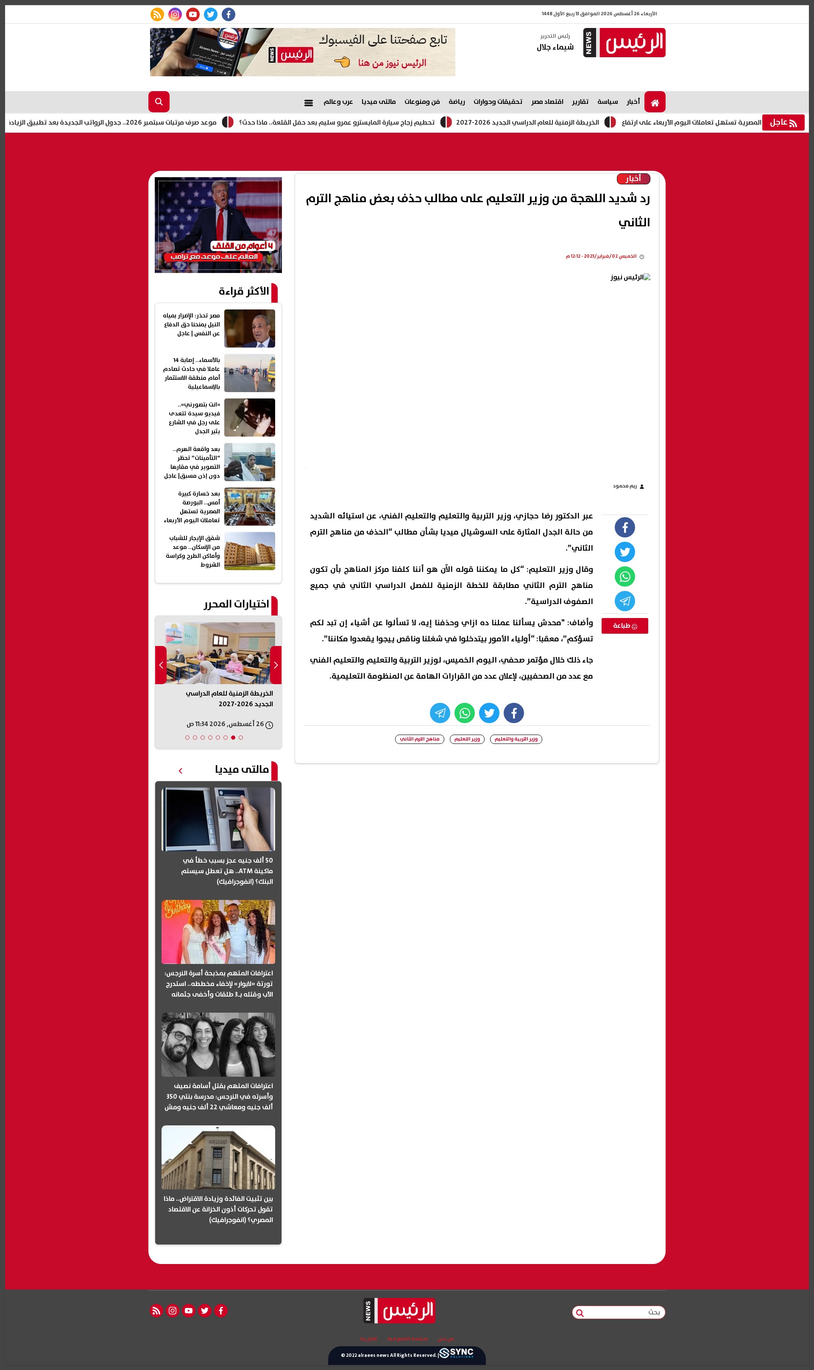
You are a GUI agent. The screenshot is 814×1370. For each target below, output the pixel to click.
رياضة (457, 101)
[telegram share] (625, 601)
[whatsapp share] (625, 576)
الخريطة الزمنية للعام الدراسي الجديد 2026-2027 (565, 122)
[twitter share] (625, 552)
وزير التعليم (467, 739)
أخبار (633, 101)
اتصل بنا (368, 1339)
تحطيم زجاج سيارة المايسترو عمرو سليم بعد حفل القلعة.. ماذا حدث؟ (375, 122)
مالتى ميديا (379, 101)
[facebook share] (625, 527)
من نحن (446, 1339)
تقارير (580, 101)
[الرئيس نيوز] (623, 43)
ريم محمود (625, 486)
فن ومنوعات (422, 101)
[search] (159, 101)
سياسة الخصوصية (407, 1339)
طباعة (622, 625)
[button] (241, 737)
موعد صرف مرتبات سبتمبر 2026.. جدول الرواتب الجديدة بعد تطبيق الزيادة (150, 122)
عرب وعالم (338, 101)
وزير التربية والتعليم (516, 739)
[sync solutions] (456, 1355)
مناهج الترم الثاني (420, 739)
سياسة (607, 101)
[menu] (308, 101)
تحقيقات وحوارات (498, 101)
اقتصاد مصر (547, 101)
